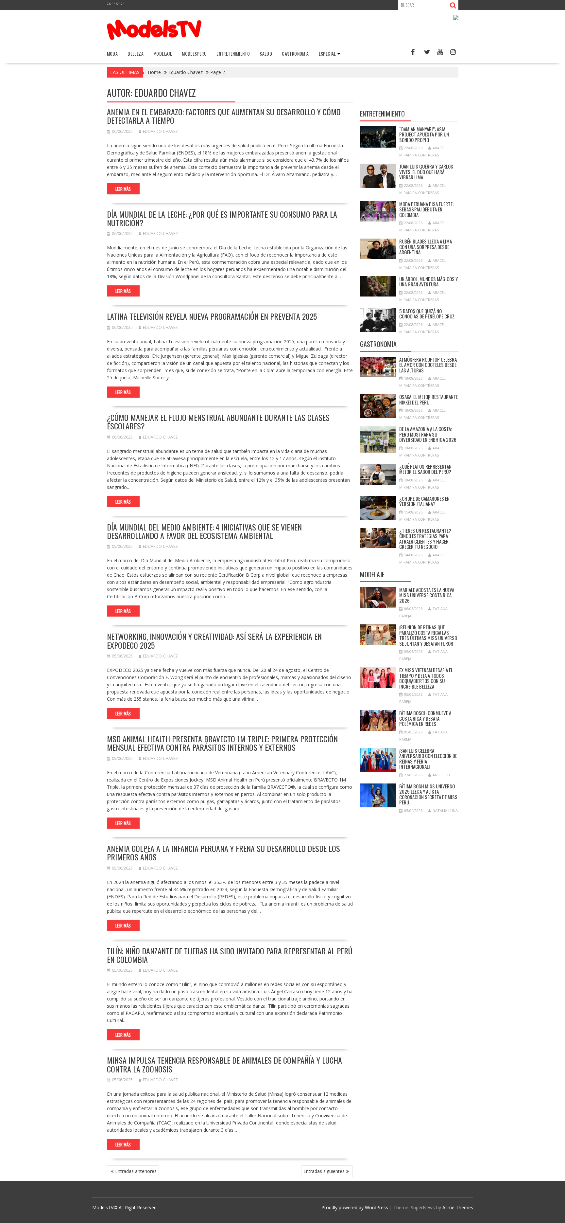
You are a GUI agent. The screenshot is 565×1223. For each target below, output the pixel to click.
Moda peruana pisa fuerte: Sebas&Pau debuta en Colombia (426, 209)
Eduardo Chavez (160, 131)
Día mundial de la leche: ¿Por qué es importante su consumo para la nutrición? (222, 218)
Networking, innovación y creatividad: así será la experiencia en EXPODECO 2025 (214, 640)
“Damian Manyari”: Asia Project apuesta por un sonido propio (424, 134)
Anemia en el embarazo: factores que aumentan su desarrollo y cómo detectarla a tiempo (224, 116)
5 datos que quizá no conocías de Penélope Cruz (426, 313)
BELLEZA (136, 53)
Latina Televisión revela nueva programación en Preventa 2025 (212, 316)
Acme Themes (457, 1207)
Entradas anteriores (136, 1171)
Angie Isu (441, 774)
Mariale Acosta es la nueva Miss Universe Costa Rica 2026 (426, 595)
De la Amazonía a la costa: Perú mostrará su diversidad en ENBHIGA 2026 (427, 434)
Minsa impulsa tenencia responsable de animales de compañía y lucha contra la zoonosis (224, 1064)
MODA (112, 53)
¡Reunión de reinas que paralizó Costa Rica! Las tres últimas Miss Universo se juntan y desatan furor (428, 635)
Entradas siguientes (324, 1171)
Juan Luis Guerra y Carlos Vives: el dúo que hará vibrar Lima (426, 172)
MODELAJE (162, 53)
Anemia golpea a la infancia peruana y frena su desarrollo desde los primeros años (223, 852)
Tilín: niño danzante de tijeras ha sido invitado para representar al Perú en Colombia (229, 955)
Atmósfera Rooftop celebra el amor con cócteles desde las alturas (428, 365)
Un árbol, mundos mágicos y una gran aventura (428, 281)
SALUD (266, 53)
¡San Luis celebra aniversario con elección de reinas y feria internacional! (428, 758)
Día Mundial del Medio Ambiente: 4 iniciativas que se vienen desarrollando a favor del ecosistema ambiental (204, 531)
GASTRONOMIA (295, 53)
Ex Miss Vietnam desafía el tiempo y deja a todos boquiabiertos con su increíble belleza (426, 678)
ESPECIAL (327, 53)
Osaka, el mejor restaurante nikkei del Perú (428, 399)
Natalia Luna (445, 810)
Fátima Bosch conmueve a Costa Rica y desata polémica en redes (425, 718)
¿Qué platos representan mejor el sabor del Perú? (425, 469)
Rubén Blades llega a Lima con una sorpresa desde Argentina (425, 247)
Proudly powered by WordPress (354, 1207)
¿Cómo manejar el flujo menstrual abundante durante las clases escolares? (218, 421)
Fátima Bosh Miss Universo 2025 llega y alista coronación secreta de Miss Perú (428, 794)
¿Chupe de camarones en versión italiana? (424, 501)
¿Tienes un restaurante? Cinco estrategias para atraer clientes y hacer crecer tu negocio (425, 538)
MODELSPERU (194, 53)
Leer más (123, 189)
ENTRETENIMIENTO (233, 53)
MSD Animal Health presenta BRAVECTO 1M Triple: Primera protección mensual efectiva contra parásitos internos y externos (222, 743)
